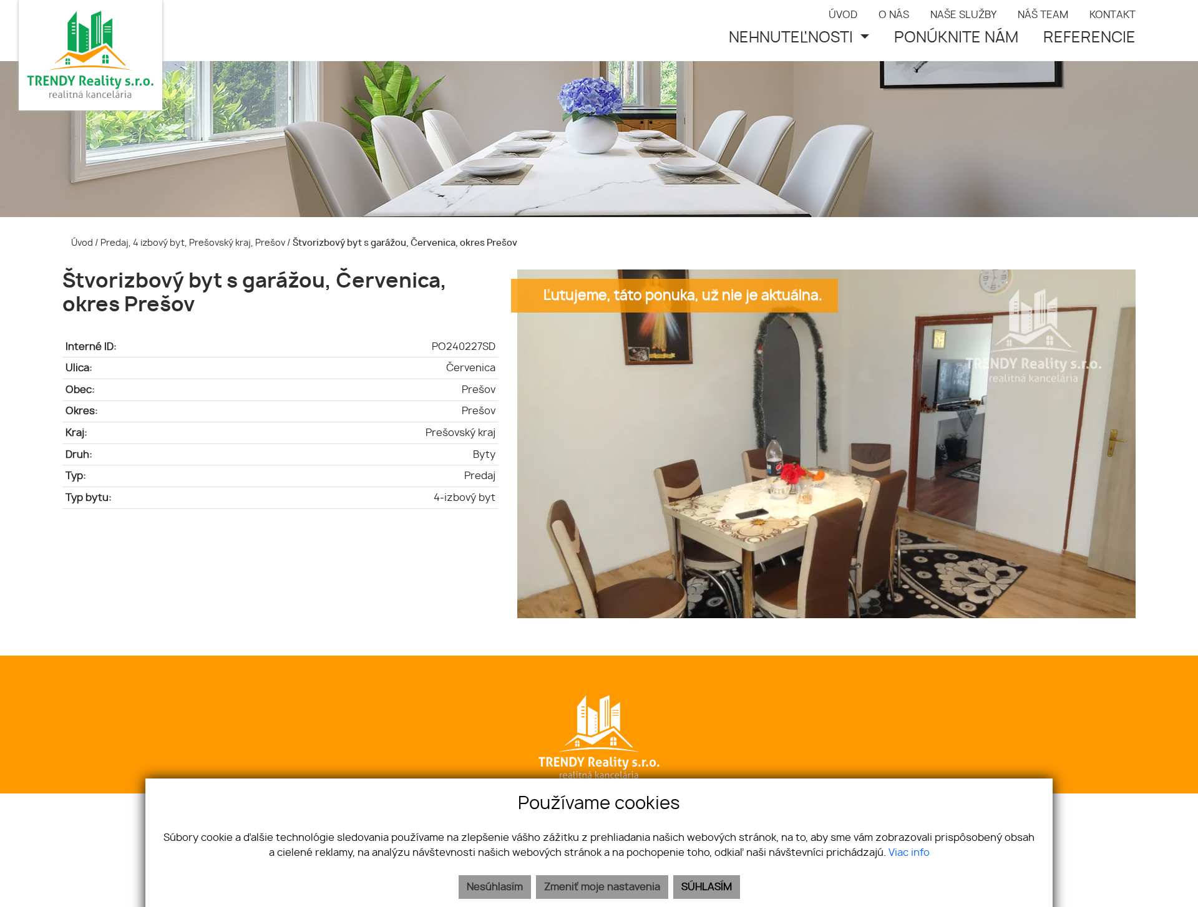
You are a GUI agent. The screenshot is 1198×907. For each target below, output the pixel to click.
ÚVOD (843, 15)
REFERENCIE (1089, 38)
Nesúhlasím (495, 887)
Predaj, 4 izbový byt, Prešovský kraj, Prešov (193, 243)
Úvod (81, 243)
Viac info (909, 853)
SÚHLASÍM (706, 887)
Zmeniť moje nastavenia (602, 887)
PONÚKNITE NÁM (956, 38)
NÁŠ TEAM (1043, 15)
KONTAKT (1112, 15)
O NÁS (894, 15)
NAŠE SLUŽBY (963, 15)
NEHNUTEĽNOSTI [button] (793, 38)
